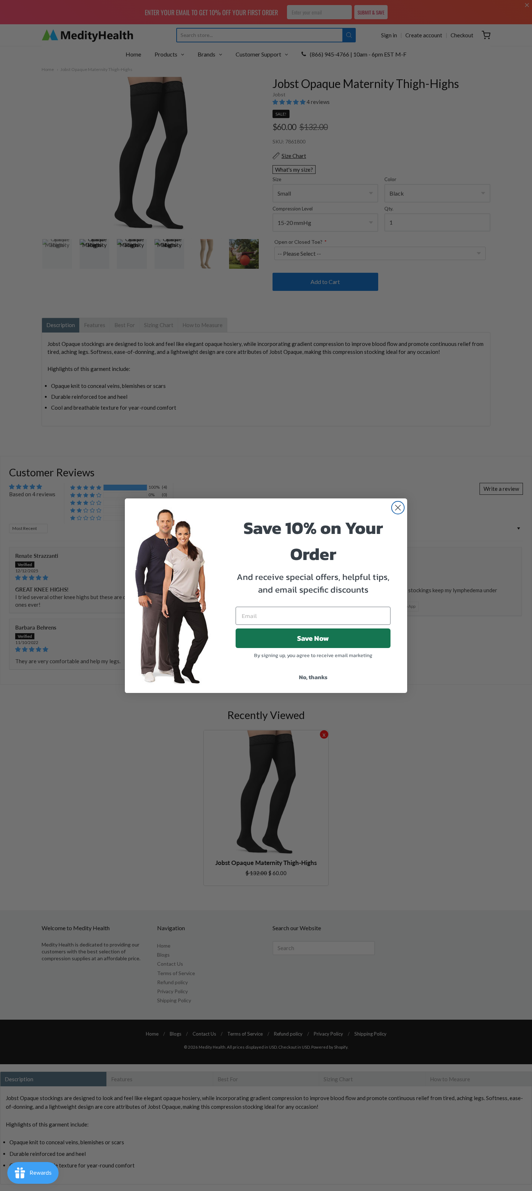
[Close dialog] (398, 507)
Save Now (313, 638)
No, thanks (313, 677)
